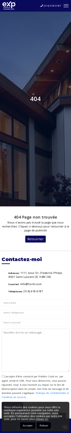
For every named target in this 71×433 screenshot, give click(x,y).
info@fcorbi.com (31, 284)
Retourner (35, 239)
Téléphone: (15, 291)
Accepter (28, 425)
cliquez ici (42, 419)
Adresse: (13, 273)
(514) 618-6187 (52, 5)
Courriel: (13, 284)
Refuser (44, 425)
